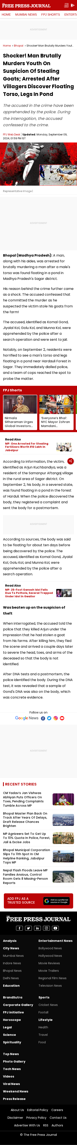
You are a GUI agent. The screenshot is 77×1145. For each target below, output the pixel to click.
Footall (43, 1012)
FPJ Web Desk (11, 134)
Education (11, 986)
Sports (43, 997)
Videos (8, 1076)
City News (11, 948)
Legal (7, 1027)
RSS (45, 1125)
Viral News (11, 1084)
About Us (17, 1110)
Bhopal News (12, 971)
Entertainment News (55, 941)
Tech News (12, 1069)
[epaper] (66, 5)
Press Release (14, 1099)
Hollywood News (50, 956)
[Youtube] (62, 718)
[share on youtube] (55, 928)
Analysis (9, 941)
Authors (57, 1125)
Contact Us (58, 1118)
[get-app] (73, 5)
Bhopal (18, 45)
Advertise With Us (27, 1125)
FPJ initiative (13, 1012)
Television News (50, 986)
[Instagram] (55, 718)
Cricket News (48, 1005)
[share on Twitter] (28, 928)
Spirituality (12, 1042)
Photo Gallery (14, 1061)
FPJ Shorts (50, 14)
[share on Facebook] (19, 928)
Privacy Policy (36, 1118)
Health (43, 1027)
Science (9, 1035)
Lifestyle (45, 1020)
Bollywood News (50, 948)
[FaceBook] (43, 718)
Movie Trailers (48, 971)
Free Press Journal (26, 5)
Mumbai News (26, 14)
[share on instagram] (46, 928)
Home (6, 14)
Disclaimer (15, 1118)
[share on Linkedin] (37, 928)
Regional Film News (52, 978)
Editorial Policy (37, 1110)
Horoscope (12, 1020)
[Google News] (26, 718)
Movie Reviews (49, 963)
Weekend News (15, 1091)
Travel (43, 1035)
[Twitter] (49, 718)
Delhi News (11, 978)
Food (42, 1042)
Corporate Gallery (18, 1005)
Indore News (12, 963)
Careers (57, 1110)
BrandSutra (12, 997)
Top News (11, 1054)
